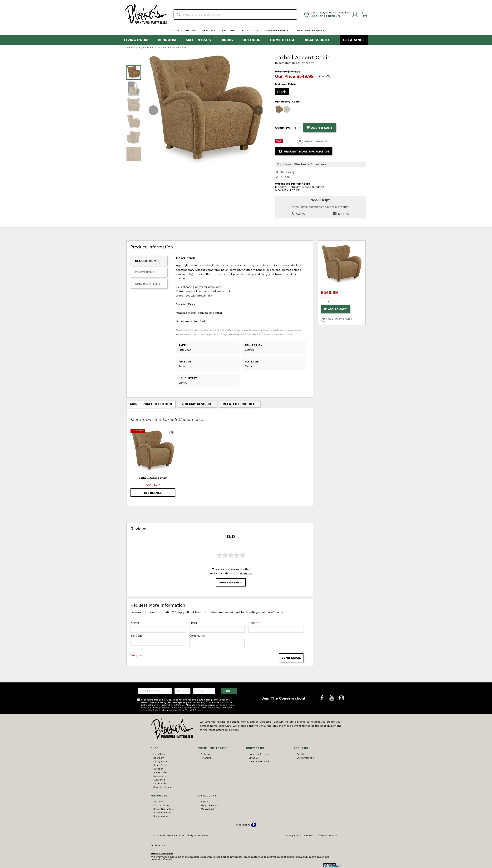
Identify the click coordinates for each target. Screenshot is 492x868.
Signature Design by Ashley (296, 63)
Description (145, 261)
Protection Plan (162, 812)
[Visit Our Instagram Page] (341, 698)
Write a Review (230, 582)
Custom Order (161, 805)
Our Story (302, 754)
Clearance (354, 40)
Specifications (147, 283)
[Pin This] (279, 142)
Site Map (309, 835)
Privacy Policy (293, 835)
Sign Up (229, 690)
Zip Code (137, 635)
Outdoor (251, 40)
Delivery (229, 30)
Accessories (318, 40)
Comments (197, 635)
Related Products (240, 404)
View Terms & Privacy (191, 710)
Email (194, 623)
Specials (209, 30)
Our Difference (276, 30)
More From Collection (151, 404)
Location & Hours (182, 30)
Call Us (300, 213)
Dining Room (160, 761)
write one (246, 573)
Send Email (291, 658)
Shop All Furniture (163, 787)
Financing (250, 30)
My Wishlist (207, 808)
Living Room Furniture (148, 47)
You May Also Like (197, 404)
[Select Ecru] (287, 109)
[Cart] (364, 14)
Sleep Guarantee (163, 808)
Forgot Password (210, 805)
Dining (226, 40)
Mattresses (198, 40)
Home (129, 47)
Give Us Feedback (259, 761)
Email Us (343, 213)
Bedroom (167, 40)
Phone (253, 623)
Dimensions (144, 272)
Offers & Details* (327, 835)
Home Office (282, 40)
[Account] (355, 14)
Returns (205, 754)
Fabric (282, 92)
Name (135, 623)
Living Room (136, 40)
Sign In (204, 801)
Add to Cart (322, 128)
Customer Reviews (309, 30)
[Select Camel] (279, 109)
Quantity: (282, 127)
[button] (258, 110)
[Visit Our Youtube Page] (332, 698)
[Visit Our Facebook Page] (322, 698)
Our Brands (159, 783)
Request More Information (306, 151)
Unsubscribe (160, 816)
